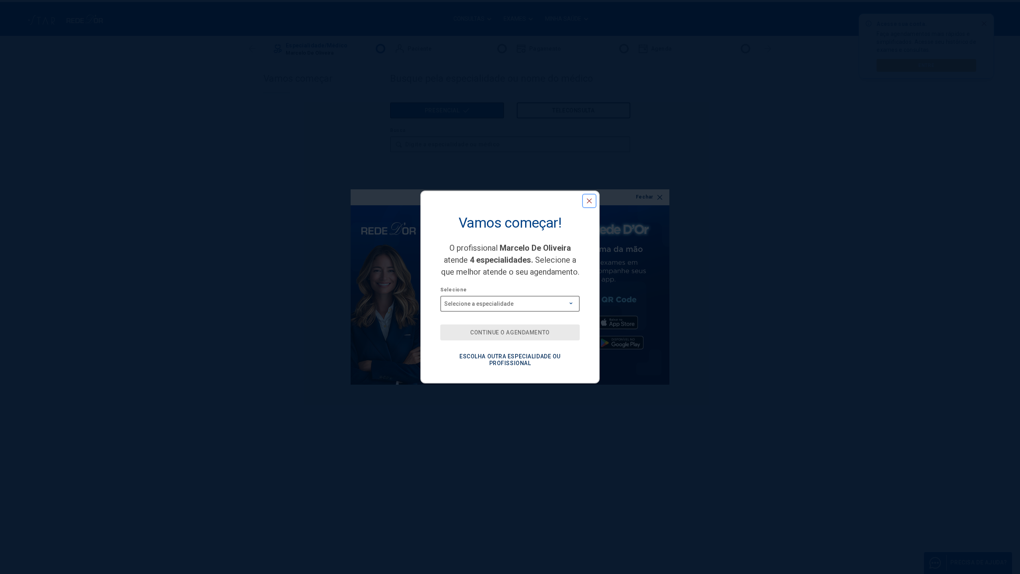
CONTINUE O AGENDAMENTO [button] (509, 332)
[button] (589, 201)
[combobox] (510, 301)
